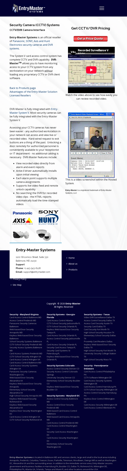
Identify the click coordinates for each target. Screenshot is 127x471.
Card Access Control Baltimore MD (25, 317)
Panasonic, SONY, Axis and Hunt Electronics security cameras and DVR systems (31, 44)
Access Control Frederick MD (23, 320)
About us (72, 264)
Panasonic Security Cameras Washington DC (23, 373)
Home (71, 258)
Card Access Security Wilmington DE (100, 404)
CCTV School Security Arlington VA (25, 356)
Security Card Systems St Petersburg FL (58, 352)
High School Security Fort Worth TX (100, 350)
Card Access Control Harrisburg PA (100, 386)
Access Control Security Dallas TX (99, 320)
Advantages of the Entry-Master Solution (33, 91)
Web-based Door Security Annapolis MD (22, 331)
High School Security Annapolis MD (26, 395)
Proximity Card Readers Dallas (98, 341)
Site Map (17, 285)
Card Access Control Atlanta (60, 320)
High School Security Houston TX (99, 332)
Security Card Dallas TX (95, 326)
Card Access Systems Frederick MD (26, 353)
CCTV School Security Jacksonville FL (63, 323)
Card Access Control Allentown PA (99, 407)
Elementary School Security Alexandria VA (22, 391)
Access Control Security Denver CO (63, 368)
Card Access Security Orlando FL (62, 335)
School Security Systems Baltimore (26, 341)
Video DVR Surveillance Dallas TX (99, 317)
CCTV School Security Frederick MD (26, 344)
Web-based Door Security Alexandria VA (22, 379)
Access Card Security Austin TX (98, 323)
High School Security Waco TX (98, 359)
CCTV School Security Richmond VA (26, 419)
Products (72, 270)
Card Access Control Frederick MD (62, 422)
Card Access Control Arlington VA (25, 359)
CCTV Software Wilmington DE (98, 377)
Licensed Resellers (20, 95)
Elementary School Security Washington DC (59, 445)
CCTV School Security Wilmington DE (100, 389)
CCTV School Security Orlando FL (62, 326)
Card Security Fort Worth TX (96, 329)
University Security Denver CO (61, 377)
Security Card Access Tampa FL (61, 347)
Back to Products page (23, 88)
